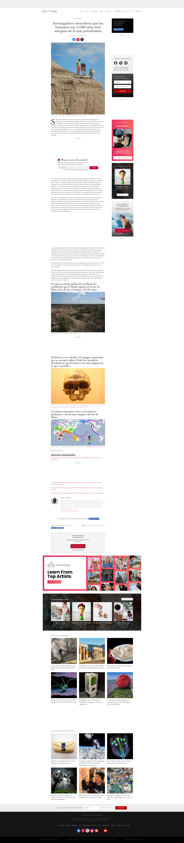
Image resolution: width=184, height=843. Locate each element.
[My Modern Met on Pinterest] (83, 830)
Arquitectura (74, 825)
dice (97, 274)
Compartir (94, 519)
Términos (115, 839)
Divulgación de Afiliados (101, 839)
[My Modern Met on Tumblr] (101, 830)
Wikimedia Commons (76, 407)
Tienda (101, 11)
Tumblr (127, 70)
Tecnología (118, 825)
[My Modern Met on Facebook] (78, 830)
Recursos (94, 825)
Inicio (75, 18)
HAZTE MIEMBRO (78, 546)
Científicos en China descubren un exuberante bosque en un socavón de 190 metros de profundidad (63, 797)
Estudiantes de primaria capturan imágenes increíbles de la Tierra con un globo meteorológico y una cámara (92, 763)
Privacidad (110, 839)
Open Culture (58, 450)
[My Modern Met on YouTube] (105, 830)
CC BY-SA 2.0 (84, 407)
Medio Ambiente (106, 825)
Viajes (123, 825)
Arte (81, 11)
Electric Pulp (140, 839)
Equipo (76, 839)
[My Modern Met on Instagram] (92, 830)
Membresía (138, 11)
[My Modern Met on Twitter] (87, 830)
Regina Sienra (74, 35)
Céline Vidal (82, 115)
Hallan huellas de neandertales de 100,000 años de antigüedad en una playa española (77, 493)
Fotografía (94, 11)
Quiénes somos (70, 839)
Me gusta (53, 528)
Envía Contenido (82, 839)
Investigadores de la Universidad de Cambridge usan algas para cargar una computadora (90, 702)
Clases (99, 825)
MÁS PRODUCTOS (123, 194)
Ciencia (80, 18)
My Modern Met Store (59, 600)
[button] (109, 11)
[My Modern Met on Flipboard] (96, 830)
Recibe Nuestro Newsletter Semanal (94, 525)
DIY (80, 825)
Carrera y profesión (86, 825)
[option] (94, 584)
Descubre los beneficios (78, 550)
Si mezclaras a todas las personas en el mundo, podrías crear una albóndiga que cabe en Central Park (119, 702)
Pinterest (122, 70)
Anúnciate (93, 839)
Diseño (87, 11)
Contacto (88, 839)
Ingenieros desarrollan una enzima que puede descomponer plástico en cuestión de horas (120, 797)
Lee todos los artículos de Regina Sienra (69, 511)
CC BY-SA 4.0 (99, 447)
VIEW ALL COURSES (123, 157)
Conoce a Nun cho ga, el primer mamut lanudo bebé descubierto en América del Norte (63, 668)
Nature (72, 129)
